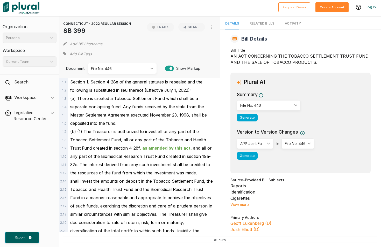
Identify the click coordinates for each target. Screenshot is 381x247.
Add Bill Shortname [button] (86, 44)
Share (194, 27)
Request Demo (294, 7)
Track (163, 27)
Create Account (332, 7)
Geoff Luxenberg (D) (250, 223)
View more (239, 204)
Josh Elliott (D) (245, 229)
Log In (371, 7)
